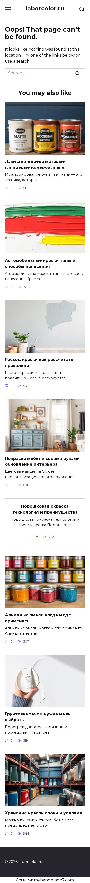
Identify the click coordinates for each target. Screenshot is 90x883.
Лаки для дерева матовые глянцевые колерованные (35, 164)
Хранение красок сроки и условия (43, 812)
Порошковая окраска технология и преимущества (45, 509)
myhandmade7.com (54, 880)
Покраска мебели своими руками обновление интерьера (42, 461)
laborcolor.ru (45, 8)
